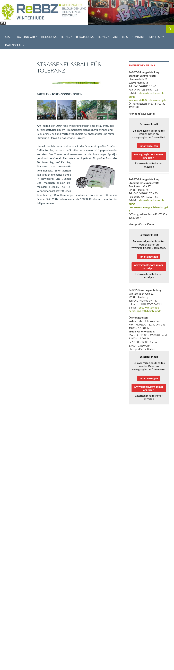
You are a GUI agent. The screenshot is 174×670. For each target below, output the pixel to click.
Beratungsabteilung (91, 36)
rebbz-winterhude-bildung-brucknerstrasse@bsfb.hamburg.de (148, 205)
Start (9, 36)
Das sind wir (26, 36)
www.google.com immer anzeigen (148, 155)
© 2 (40, 118)
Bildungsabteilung (55, 36)
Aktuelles (120, 36)
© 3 (60, 118)
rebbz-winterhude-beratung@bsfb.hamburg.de (145, 309)
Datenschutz (14, 45)
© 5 (100, 118)
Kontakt (138, 36)
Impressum (156, 36)
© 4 (80, 118)
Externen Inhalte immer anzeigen (148, 165)
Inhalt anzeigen (149, 145)
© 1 (3, 23)
